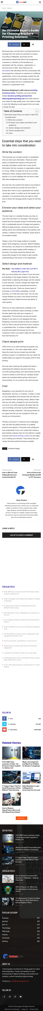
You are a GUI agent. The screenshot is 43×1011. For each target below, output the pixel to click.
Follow (38, 724)
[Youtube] (21, 997)
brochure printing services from (20, 96)
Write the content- (15, 120)
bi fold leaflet (15, 291)
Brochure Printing (14, 448)
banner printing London (20, 436)
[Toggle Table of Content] (36, 111)
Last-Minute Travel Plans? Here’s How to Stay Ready (20, 653)
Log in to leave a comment (21, 535)
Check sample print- (17, 130)
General (9, 8)
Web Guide (26, 782)
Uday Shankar (21, 500)
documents (6, 71)
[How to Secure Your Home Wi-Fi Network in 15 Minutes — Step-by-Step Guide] (8, 879)
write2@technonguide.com (19, 981)
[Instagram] (10, 997)
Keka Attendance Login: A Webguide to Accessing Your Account (31, 788)
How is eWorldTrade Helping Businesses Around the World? (9, 475)
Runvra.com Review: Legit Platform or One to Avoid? (20, 641)
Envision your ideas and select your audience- (23, 123)
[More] (33, 44)
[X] (15, 997)
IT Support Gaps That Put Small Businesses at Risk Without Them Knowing (11, 788)
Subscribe (37, 729)
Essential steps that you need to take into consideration (21, 116)
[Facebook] (4, 997)
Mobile (5, 758)
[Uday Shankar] (21, 490)
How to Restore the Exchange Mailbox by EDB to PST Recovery (31, 475)
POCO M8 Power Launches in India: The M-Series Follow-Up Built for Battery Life (28, 837)
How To (5, 805)
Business (5, 782)
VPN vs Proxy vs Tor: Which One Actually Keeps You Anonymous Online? (27, 889)
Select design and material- (20, 128)
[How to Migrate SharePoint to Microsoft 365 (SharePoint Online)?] (11, 799)
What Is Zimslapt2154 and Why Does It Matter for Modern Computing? (31, 764)
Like (39, 718)
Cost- (11, 133)
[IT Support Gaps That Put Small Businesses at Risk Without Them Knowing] (11, 777)
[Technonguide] (21, 2)
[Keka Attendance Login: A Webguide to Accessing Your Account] (31, 777)
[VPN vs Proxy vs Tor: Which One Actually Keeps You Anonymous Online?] (8, 890)
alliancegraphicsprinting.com (13, 98)
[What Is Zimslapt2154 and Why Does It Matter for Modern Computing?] (31, 753)
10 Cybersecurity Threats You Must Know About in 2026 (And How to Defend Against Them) (28, 900)
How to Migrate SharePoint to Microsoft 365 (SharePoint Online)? (11, 810)
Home (4, 8)
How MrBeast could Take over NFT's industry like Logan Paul (24, 270)
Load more (20, 818)
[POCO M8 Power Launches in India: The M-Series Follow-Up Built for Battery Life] (11, 753)
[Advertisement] (21, 563)
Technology (26, 758)
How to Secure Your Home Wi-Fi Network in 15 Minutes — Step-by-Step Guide (27, 878)
